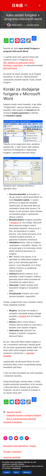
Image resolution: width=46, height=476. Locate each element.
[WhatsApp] (6, 40)
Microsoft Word (10, 68)
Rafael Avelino (17, 25)
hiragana (14, 223)
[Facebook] (23, 40)
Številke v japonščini (12, 452)
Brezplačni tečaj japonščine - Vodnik (19, 446)
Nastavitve (27, 472)
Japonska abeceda (11, 457)
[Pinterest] (17, 40)
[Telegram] (12, 40)
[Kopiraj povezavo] (28, 40)
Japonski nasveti (32, 25)
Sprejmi (6, 472)
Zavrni (16, 472)
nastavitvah (16, 468)
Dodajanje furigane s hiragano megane (23, 415)
